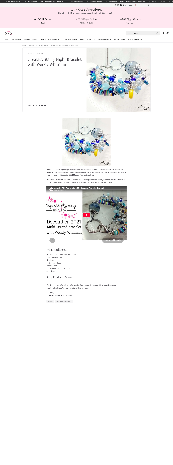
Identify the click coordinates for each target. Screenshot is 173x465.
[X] (36, 105)
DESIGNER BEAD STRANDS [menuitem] (49, 39)
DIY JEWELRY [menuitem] (16, 39)
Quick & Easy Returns (73, 1)
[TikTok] (126, 5)
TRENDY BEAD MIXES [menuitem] (69, 39)
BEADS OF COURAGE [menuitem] (135, 39)
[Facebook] (115, 5)
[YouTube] (120, 5)
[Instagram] (118, 5)
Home (24, 45)
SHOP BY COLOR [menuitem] (103, 39)
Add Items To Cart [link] (86, 23)
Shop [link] (42, 23)
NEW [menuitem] (7, 39)
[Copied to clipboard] (45, 105)
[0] (166, 33)
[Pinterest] (123, 5)
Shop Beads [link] (130, 23)
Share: (29, 105)
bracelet (50, 301)
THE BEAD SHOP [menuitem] (30, 39)
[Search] (157, 33)
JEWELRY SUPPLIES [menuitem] (86, 39)
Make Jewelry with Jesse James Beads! (38, 45)
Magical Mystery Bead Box (64, 301)
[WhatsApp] (42, 105)
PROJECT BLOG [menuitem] (119, 39)
